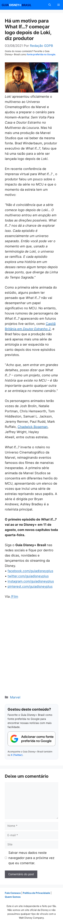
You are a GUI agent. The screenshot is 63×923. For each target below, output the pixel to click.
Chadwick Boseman (33, 427)
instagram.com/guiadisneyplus (31, 581)
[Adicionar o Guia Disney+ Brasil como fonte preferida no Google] (31, 738)
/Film (14, 596)
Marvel (15, 697)
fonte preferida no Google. (41, 54)
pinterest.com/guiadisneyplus (30, 586)
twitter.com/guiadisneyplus (28, 576)
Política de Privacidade (36, 892)
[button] (49, 5)
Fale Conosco (13, 892)
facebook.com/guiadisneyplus (30, 571)
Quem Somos (13, 896)
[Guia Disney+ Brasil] (21, 5)
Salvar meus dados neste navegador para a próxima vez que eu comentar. (31, 858)
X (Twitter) (17, 755)
